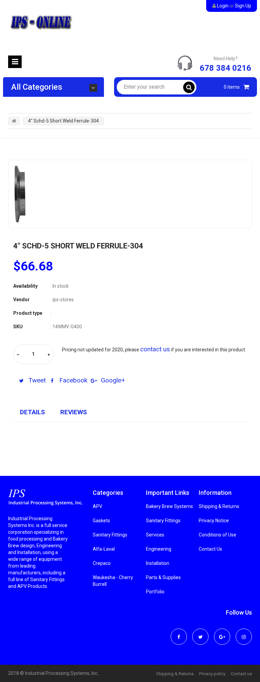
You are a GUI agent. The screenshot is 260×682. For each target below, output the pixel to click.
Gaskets (101, 520)
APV (97, 506)
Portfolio (155, 591)
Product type (27, 313)
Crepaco (102, 563)
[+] (49, 355)
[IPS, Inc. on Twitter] (200, 632)
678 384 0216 (225, 68)
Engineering (158, 549)
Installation (157, 563)
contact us (155, 349)
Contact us (241, 673)
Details (32, 412)
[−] (18, 355)
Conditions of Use (217, 534)
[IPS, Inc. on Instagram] (244, 632)
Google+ (112, 380)
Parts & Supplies (163, 577)
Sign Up (243, 5)
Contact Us (210, 549)
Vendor (21, 299)
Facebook (72, 380)
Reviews (73, 412)
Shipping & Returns (219, 506)
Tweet (36, 380)
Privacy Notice (214, 520)
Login (223, 5)
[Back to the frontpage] (14, 121)
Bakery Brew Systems (169, 506)
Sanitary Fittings (110, 534)
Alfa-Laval (104, 549)
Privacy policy (212, 673)
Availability (25, 286)
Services (155, 534)
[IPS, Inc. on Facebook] (179, 632)
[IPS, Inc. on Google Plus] (222, 632)
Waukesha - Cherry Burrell (113, 581)
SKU (18, 326)
